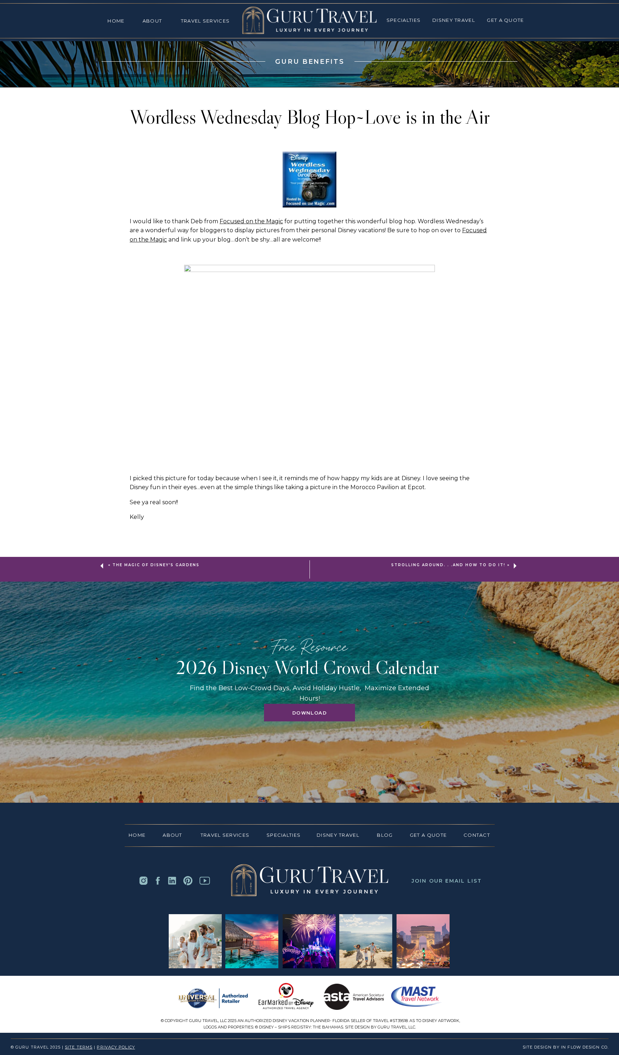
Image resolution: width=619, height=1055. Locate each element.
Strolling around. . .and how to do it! (448, 565)
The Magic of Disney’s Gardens (156, 565)
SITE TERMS (78, 1047)
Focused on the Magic (251, 221)
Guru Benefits (309, 62)
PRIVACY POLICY (116, 1047)
